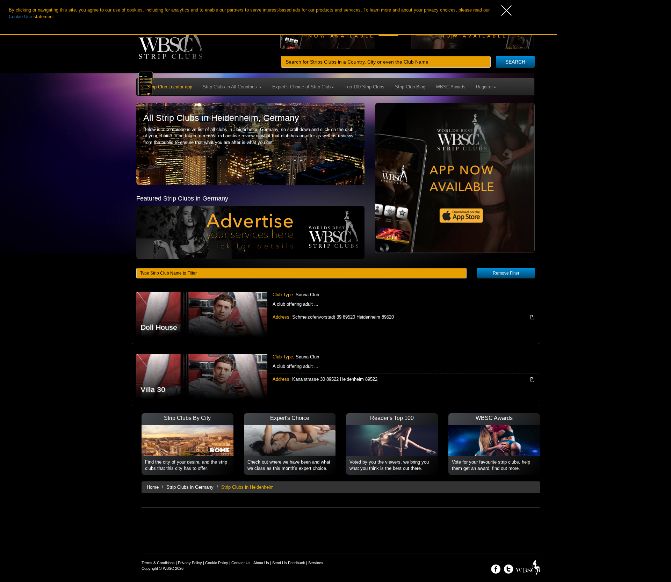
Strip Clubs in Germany (190, 487)
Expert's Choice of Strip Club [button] (301, 86)
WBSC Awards (451, 86)
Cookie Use (20, 16)
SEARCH (515, 62)
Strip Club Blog (410, 86)
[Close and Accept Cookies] (529, 10)
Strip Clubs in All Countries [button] (230, 86)
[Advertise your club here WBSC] (250, 232)
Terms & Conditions (158, 563)
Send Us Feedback (288, 563)
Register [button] (484, 86)
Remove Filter (506, 273)
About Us (261, 563)
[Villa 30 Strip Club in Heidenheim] (335, 376)
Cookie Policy (216, 563)
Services (315, 563)
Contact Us (241, 563)
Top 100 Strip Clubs (364, 86)
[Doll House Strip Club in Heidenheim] (335, 314)
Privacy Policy (190, 563)
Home (153, 487)
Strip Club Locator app (169, 86)
